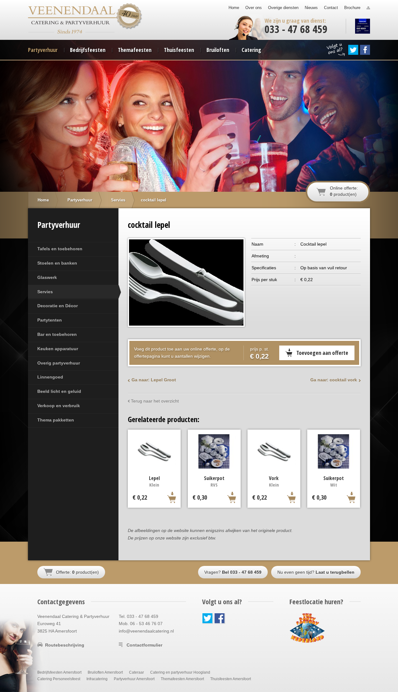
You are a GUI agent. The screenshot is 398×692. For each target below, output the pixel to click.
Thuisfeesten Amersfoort (230, 679)
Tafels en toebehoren (59, 248)
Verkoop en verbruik (58, 405)
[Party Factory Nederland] (307, 627)
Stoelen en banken (57, 263)
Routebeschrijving (64, 645)
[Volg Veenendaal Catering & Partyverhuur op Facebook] (365, 50)
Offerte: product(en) (77, 572)
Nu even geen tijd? (315, 572)
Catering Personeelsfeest (58, 679)
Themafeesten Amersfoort (182, 679)
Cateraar (136, 672)
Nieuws (311, 7)
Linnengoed (50, 376)
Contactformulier (144, 645)
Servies (45, 291)
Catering (251, 50)
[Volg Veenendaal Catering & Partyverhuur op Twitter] (353, 50)
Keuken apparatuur (57, 348)
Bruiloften (217, 50)
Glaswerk (47, 277)
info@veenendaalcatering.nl (146, 630)
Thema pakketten (55, 419)
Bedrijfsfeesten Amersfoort (59, 672)
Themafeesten (134, 50)
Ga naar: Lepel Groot (154, 379)
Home (234, 7)
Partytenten (49, 320)
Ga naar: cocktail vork (333, 379)
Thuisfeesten (179, 50)
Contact (331, 7)
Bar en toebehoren (57, 334)
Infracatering (97, 679)
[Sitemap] (368, 8)
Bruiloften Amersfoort (105, 672)
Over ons (253, 7)
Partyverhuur (43, 50)
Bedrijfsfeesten (87, 50)
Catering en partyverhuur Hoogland (180, 672)
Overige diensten (283, 7)
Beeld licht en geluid (59, 391)
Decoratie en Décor (57, 305)
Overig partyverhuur (58, 362)
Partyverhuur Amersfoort (134, 679)
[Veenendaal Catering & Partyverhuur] (72, 12)
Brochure (352, 7)
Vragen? (232, 572)
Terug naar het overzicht (155, 400)
